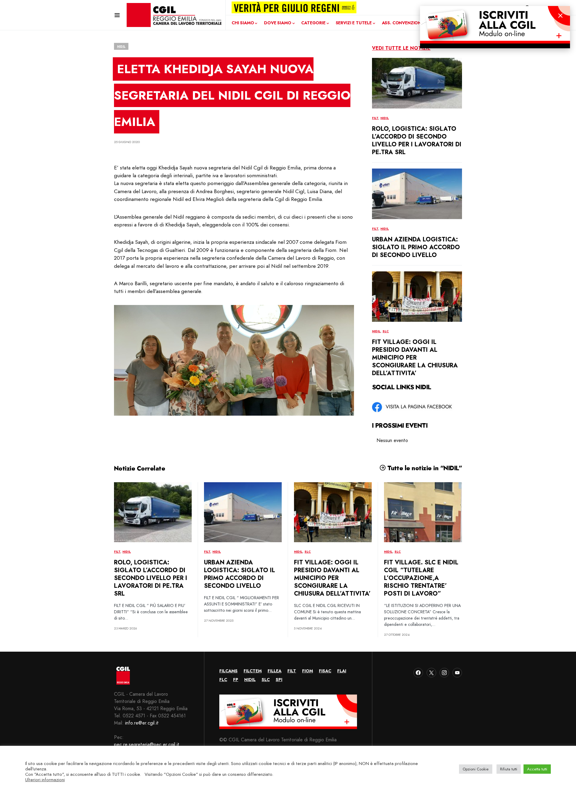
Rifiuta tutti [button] (508, 769)
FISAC (325, 671)
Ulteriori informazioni (45, 779)
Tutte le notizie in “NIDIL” (424, 468)
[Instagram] (444, 673)
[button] (117, 15)
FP (235, 680)
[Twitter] (431, 673)
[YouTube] (457, 673)
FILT (375, 118)
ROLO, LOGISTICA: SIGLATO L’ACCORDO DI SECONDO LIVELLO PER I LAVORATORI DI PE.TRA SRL (416, 140)
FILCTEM (253, 671)
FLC (223, 680)
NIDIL (121, 46)
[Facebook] (418, 673)
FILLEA (274, 671)
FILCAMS (228, 671)
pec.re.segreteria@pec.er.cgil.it (146, 744)
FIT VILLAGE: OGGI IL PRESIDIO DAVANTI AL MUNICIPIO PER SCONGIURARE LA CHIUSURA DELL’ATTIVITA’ (415, 358)
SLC (385, 331)
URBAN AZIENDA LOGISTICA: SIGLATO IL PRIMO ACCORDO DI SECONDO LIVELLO (416, 247)
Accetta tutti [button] (537, 769)
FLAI (341, 671)
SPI (279, 680)
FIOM (307, 671)
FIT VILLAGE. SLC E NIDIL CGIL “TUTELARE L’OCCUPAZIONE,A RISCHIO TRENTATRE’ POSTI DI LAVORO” (421, 578)
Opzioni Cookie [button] (476, 769)
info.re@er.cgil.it (142, 722)
